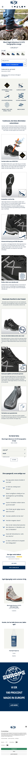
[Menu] (2, 6)
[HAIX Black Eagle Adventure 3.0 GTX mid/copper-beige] (14, 593)
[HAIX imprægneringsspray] (14, 639)
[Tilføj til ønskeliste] (25, 64)
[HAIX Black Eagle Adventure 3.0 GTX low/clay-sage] (23, 53)
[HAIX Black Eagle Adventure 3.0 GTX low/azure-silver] (13, 53)
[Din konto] (17, 6)
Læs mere (14, 459)
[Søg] (12, 6)
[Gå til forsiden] (14, 3)
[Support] (19, 6)
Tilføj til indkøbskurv (12, 64)
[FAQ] (22, 6)
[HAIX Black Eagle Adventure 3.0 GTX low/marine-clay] (18, 53)
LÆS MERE (14, 705)
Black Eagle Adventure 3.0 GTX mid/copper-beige (14, 606)
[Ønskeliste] (15, 6)
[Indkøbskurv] (25, 6)
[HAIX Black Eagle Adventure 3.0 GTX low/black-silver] (8, 53)
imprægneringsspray (14, 650)
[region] (14, 24)
